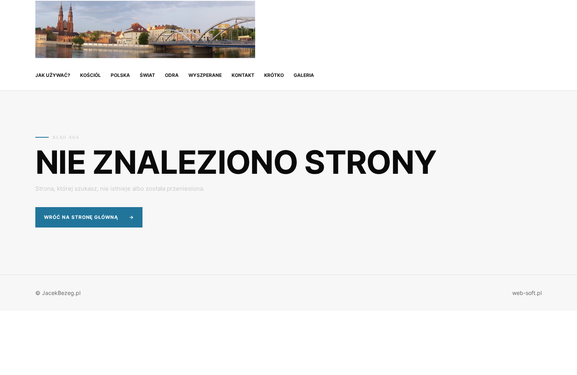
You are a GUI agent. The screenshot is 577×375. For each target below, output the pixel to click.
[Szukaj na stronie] (534, 29)
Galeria (304, 75)
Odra (172, 75)
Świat (147, 75)
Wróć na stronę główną (89, 217)
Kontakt (243, 75)
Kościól (90, 75)
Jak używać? (52, 75)
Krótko (274, 75)
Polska (120, 75)
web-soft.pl (527, 292)
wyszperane (205, 75)
